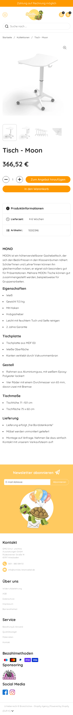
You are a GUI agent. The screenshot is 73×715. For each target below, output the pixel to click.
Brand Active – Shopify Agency (34, 706)
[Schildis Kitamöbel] (34, 14)
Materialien (8, 637)
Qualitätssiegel (10, 632)
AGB (5, 593)
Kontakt (6, 642)
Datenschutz (8, 599)
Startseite (7, 37)
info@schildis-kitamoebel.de (21, 569)
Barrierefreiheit (10, 609)
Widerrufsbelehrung (12, 588)
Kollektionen (23, 37)
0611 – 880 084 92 (16, 563)
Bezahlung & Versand (13, 626)
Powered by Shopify (59, 706)
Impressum (8, 604)
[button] (67, 14)
